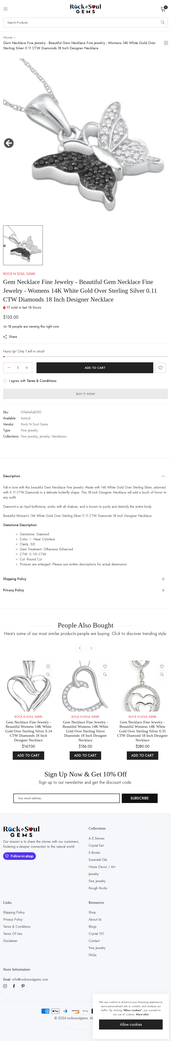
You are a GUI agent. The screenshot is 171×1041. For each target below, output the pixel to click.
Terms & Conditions (16, 926)
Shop (92, 912)
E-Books (94, 852)
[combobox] (85, 22)
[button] (160, 367)
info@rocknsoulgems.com (25, 979)
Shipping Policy (14, 912)
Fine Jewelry (97, 881)
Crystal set (96, 845)
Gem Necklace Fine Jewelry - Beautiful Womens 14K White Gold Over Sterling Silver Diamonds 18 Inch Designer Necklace (85, 731)
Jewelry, (45, 436)
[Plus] (26, 368)
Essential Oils (98, 859)
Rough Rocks (98, 888)
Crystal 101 (96, 933)
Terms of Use (12, 933)
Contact (94, 940)
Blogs (93, 926)
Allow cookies (131, 1024)
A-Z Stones (96, 838)
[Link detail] (5, 986)
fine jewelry (29, 430)
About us (95, 919)
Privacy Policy (13, 919)
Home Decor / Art (102, 866)
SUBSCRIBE (140, 798)
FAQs (93, 955)
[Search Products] (163, 22)
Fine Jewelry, (30, 436)
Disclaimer (10, 940)
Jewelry (94, 874)
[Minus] (9, 368)
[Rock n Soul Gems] (85, 8)
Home (8, 37)
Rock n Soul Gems (19, 273)
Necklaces (59, 436)
